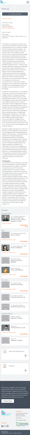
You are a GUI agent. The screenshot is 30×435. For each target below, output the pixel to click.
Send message (24, 225)
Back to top (25, 432)
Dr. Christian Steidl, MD (18, 216)
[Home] (6, 413)
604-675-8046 (7, 18)
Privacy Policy (4, 431)
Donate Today (7, 401)
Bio (26, 226)
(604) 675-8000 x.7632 (9, 252)
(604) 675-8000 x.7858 (9, 289)
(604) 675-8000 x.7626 (8, 28)
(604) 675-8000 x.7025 (9, 239)
